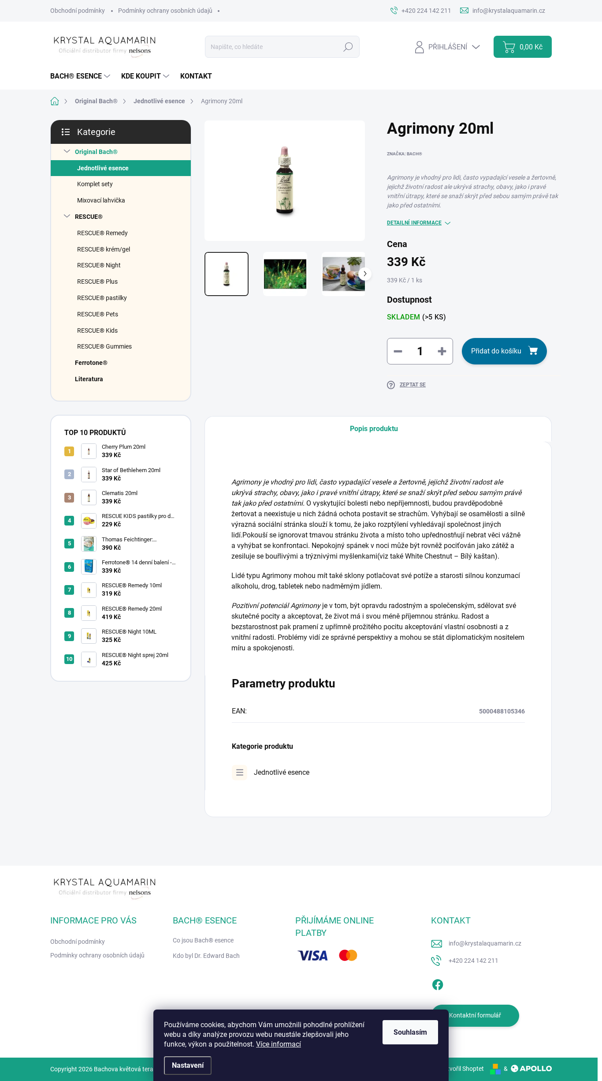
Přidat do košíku (496, 351)
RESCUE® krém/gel (103, 249)
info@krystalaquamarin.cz (485, 943)
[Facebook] (437, 983)
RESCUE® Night (99, 265)
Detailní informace (414, 223)
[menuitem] (81, 76)
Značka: (404, 153)
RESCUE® (89, 216)
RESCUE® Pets (97, 314)
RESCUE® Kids (97, 330)
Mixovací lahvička (101, 200)
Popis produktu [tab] (374, 428)
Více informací (278, 1044)
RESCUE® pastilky (102, 297)
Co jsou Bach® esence (203, 940)
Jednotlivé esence (103, 168)
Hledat (348, 46)
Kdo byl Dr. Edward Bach (206, 955)
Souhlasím (410, 1032)
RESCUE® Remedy (102, 232)
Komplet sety (95, 184)
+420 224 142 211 (473, 960)
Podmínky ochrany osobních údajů (165, 10)
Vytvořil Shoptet (462, 1068)
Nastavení (188, 1065)
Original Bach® (96, 151)
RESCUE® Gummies (104, 346)
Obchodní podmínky (77, 10)
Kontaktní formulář (475, 1015)
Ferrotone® (91, 362)
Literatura (89, 379)
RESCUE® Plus (97, 281)
